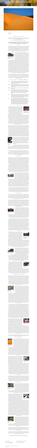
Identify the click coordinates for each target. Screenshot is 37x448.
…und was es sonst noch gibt (23, 43)
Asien (13, 435)
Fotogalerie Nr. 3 (25, 435)
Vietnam (15, 435)
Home (10, 435)
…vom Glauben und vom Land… (16, 43)
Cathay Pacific (16, 48)
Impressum (17, 442)
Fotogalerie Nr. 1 (18, 435)
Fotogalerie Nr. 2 (22, 435)
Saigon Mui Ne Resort (19, 39)
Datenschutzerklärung (21, 442)
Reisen (12, 435)
